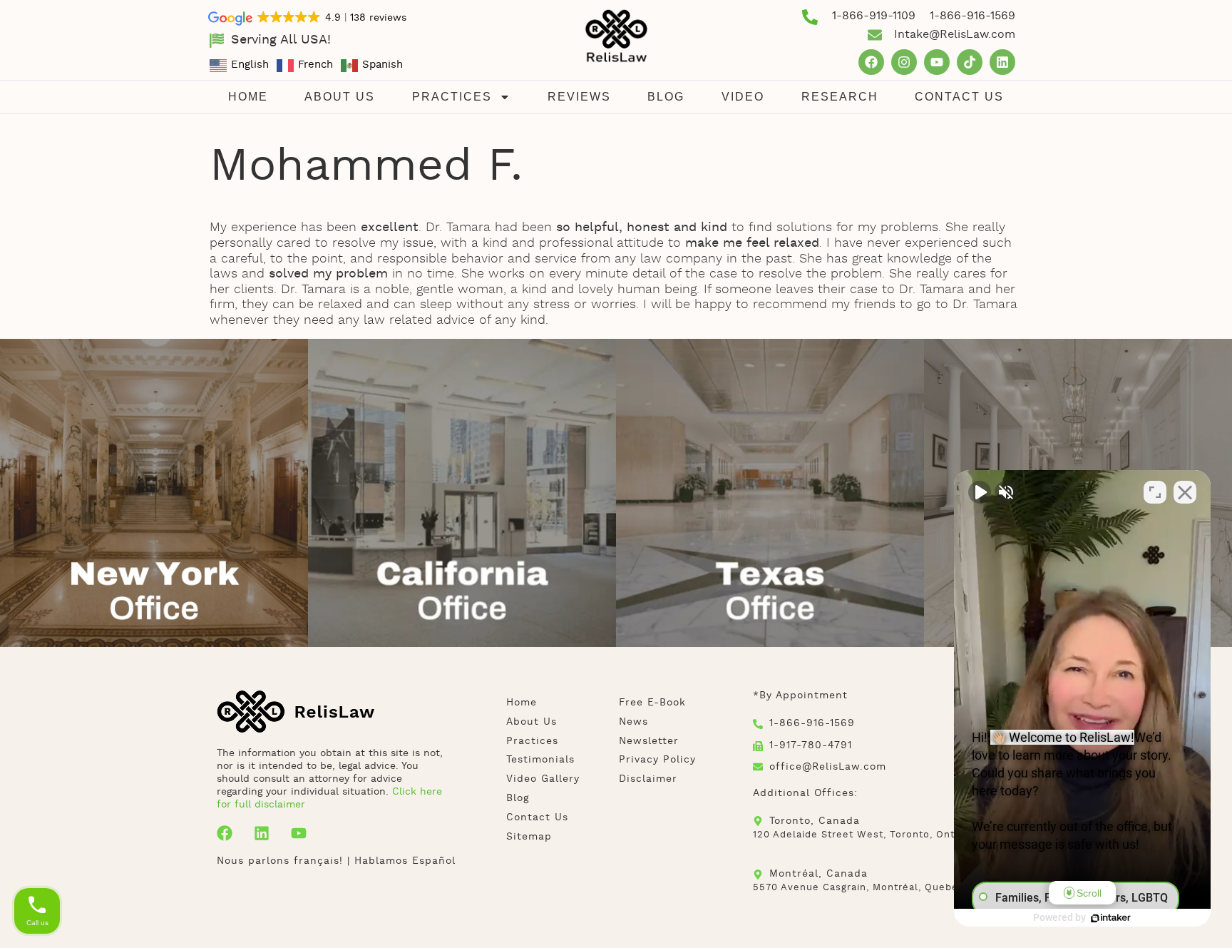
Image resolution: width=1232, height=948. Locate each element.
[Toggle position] (1155, 492)
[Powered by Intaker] (1110, 918)
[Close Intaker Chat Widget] (1185, 492)
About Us (339, 97)
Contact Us (959, 97)
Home (248, 97)
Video (743, 97)
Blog (665, 97)
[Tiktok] (969, 62)
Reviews (579, 97)
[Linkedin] (1002, 62)
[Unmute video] (979, 492)
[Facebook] (871, 62)
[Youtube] (937, 62)
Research (839, 97)
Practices (452, 97)
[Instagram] (904, 62)
